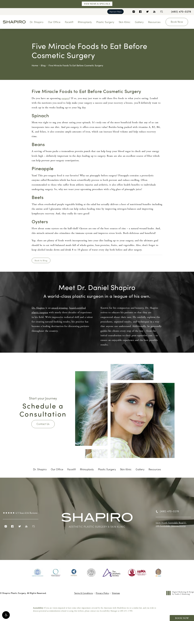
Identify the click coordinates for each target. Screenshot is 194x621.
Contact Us (43, 424)
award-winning (59, 308)
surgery (65, 98)
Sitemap (116, 592)
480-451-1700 (126, 611)
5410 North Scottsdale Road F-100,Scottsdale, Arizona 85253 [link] (171, 524)
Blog (43, 65)
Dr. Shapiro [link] (36, 22)
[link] (181, 11)
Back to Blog (41, 260)
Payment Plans (115, 11)
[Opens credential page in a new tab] (38, 572)
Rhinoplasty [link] (85, 22)
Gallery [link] (139, 22)
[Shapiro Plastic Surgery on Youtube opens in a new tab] (154, 11)
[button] (6, 615)
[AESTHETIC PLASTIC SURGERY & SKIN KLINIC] (97, 519)
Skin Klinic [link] (124, 22)
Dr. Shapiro (38, 308)
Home (35, 65)
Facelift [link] (69, 22)
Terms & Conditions (83, 592)
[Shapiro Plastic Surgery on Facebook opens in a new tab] (140, 11)
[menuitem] (133, 11)
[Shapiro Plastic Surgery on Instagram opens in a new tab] (133, 11)
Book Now (177, 21)
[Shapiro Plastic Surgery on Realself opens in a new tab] (161, 11)
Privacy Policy (102, 592)
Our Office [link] (54, 22)
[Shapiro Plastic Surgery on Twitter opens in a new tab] (147, 11)
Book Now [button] (182, 618)
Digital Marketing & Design (183, 593)
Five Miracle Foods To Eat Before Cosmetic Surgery (76, 65)
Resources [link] (154, 22)
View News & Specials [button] (97, 3)
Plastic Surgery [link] (105, 22)
